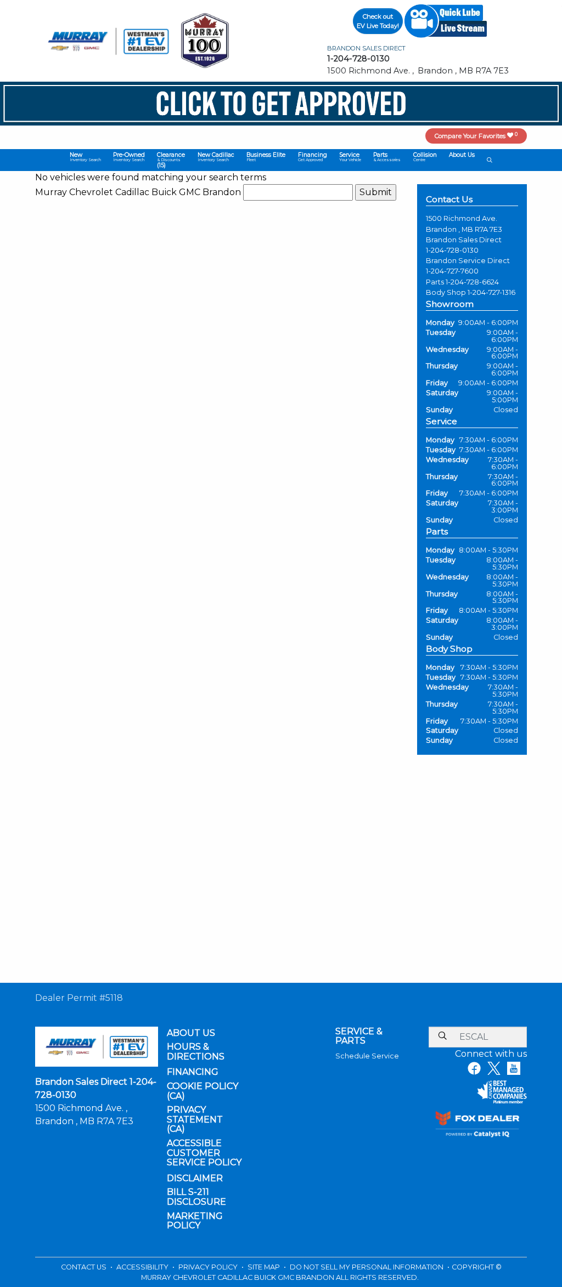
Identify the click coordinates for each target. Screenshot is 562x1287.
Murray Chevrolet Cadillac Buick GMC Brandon (138, 192)
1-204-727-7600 (452, 271)
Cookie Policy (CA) (202, 1091)
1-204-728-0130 (452, 250)
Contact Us (84, 1267)
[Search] (442, 1036)
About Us (191, 1033)
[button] (84, 156)
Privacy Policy (208, 1267)
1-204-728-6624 (472, 282)
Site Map (265, 1267)
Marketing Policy (195, 1221)
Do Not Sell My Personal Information (367, 1267)
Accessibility (143, 1267)
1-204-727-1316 (491, 292)
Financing (192, 1072)
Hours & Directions (195, 1051)
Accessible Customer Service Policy (204, 1153)
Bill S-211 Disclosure (196, 1196)
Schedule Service (367, 1056)
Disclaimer (195, 1178)
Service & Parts (359, 1036)
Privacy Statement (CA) (195, 1119)
